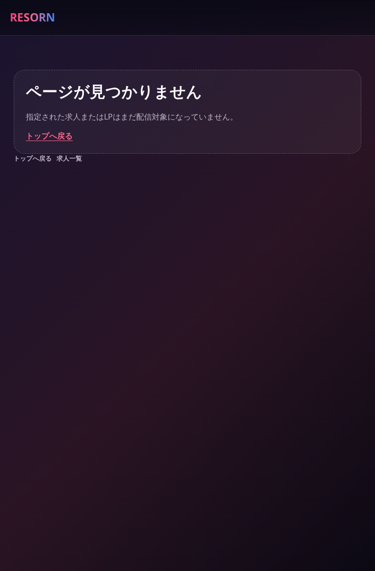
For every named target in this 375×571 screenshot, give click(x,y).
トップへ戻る (49, 135)
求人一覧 (69, 158)
